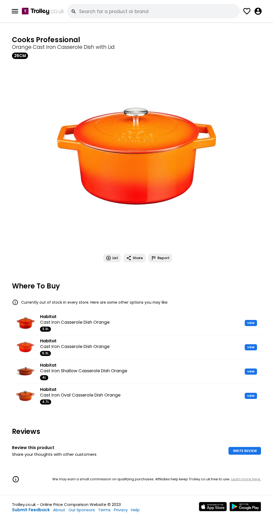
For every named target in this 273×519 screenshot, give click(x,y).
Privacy (121, 510)
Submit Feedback (31, 510)
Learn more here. (246, 479)
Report (164, 257)
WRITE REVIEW (245, 451)
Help (135, 510)
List (115, 257)
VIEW (251, 323)
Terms (104, 510)
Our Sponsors (82, 510)
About (59, 510)
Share (138, 257)
